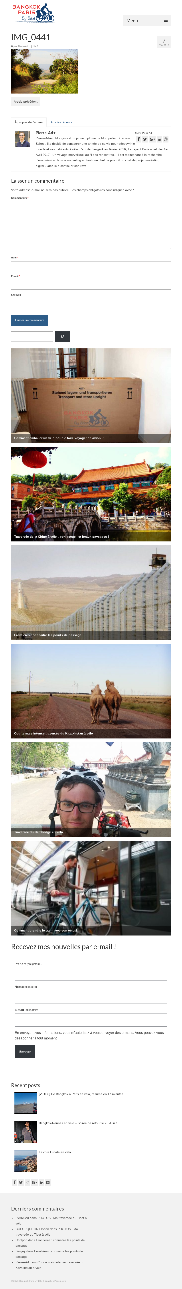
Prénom (28, 964)
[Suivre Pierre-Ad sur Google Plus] (152, 139)
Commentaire (19, 198)
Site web (16, 294)
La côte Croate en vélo (55, 1152)
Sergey (21, 1251)
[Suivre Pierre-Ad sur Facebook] (138, 139)
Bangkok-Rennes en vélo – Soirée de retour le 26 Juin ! (78, 1123)
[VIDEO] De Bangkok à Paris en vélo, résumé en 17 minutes (81, 1094)
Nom (14, 257)
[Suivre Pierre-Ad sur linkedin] (159, 139)
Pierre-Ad (23, 46)
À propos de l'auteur (29, 122)
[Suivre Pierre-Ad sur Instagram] (165, 139)
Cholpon (21, 1240)
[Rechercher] (62, 336)
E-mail (15, 276)
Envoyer (25, 1051)
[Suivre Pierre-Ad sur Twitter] (145, 139)
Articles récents (61, 122)
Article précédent (26, 101)
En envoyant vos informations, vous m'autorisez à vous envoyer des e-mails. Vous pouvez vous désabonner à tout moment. (89, 1035)
